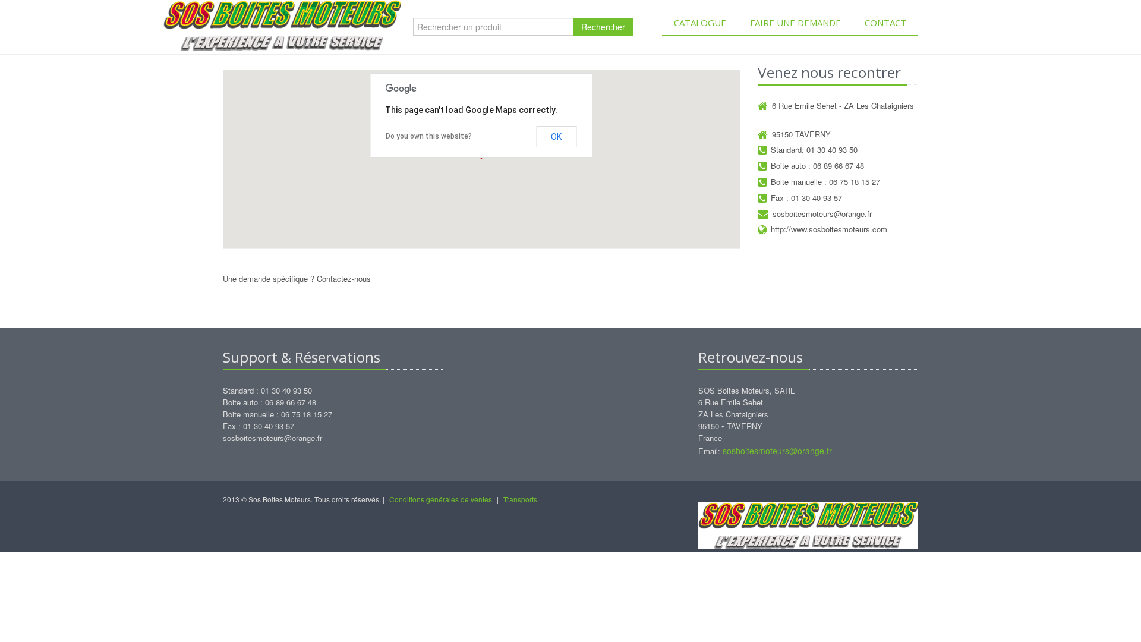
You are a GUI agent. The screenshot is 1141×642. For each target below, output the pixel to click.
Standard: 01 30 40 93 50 (814, 149)
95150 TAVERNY (801, 134)
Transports (520, 499)
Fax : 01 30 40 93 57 (806, 197)
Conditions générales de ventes (440, 499)
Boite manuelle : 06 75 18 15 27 (825, 181)
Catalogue (700, 23)
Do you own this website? (429, 136)
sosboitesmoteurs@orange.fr (822, 213)
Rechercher (603, 27)
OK (556, 136)
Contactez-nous (344, 278)
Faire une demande (795, 23)
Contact (885, 23)
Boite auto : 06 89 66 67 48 (817, 165)
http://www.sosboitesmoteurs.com (829, 229)
